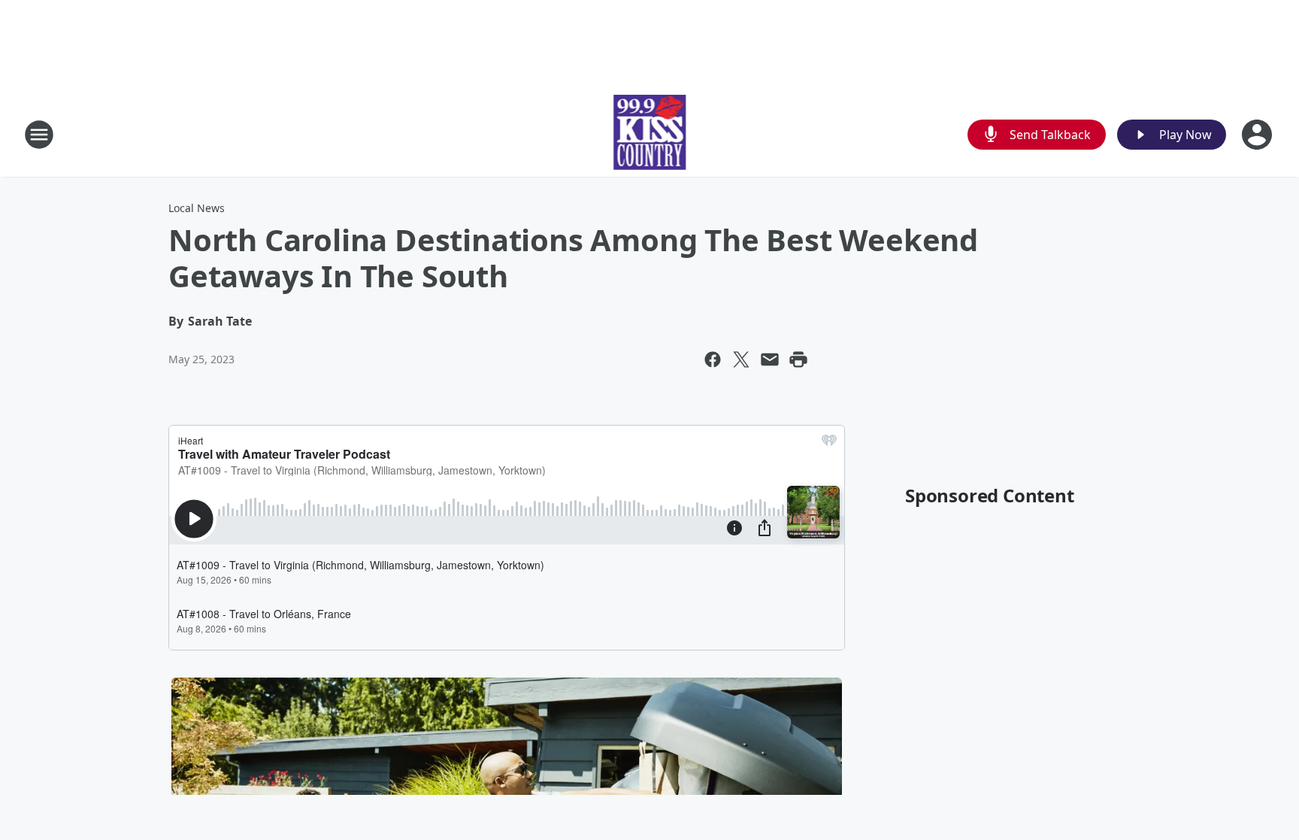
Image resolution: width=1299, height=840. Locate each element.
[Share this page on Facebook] (712, 359)
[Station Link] (650, 134)
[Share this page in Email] (769, 359)
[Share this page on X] (741, 359)
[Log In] (1258, 135)
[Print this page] (798, 359)
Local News (196, 208)
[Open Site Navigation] (39, 135)
